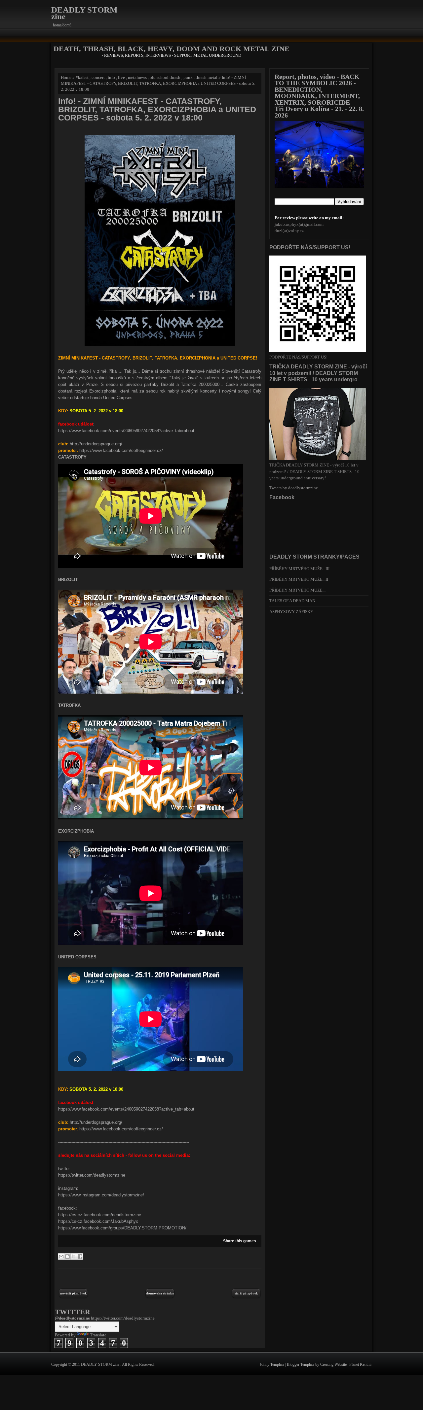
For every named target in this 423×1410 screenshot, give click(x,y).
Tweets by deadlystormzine (293, 487)
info (111, 77)
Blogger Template (301, 1364)
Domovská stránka (160, 1293)
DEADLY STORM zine (84, 13)
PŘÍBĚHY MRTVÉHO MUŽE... (297, 590)
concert (98, 77)
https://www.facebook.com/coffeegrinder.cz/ (121, 450)
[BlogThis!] (67, 1256)
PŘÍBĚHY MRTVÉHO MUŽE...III (299, 568)
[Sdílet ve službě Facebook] (80, 1256)
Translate (98, 1334)
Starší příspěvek (246, 1293)
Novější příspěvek (73, 1293)
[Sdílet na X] (73, 1256)
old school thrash (165, 77)
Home (66, 77)
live (121, 77)
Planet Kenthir (360, 1364)
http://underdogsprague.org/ (96, 443)
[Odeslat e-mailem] (61, 1256)
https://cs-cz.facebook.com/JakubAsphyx (98, 1221)
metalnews (137, 77)
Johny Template (272, 1364)
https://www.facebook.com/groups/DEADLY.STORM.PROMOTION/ (122, 1227)
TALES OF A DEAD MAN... (293, 600)
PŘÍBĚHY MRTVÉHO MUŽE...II (298, 579)
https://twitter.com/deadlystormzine (91, 1175)
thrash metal (206, 77)
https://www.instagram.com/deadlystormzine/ (101, 1194)
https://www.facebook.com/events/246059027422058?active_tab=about (126, 430)
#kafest (82, 77)
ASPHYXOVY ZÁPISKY (291, 611)
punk (188, 77)
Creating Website (334, 1364)
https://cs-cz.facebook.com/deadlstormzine (99, 1214)
